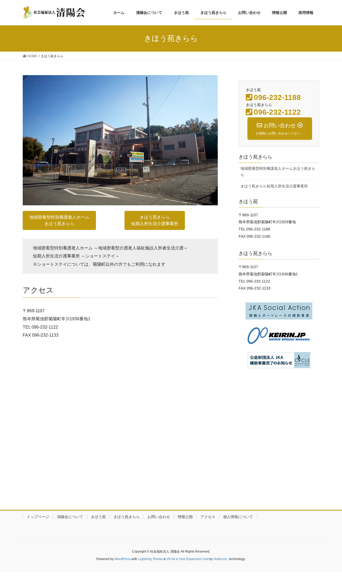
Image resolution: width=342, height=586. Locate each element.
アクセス (207, 517)
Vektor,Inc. (220, 559)
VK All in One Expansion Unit (187, 559)
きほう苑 (98, 517)
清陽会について (70, 517)
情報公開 (185, 517)
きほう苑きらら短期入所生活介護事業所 (274, 186)
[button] (59, 220)
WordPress (123, 559)
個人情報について (238, 517)
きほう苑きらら (127, 517)
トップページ (38, 517)
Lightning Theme (150, 559)
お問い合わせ (158, 517)
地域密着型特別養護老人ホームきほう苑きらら (277, 171)
